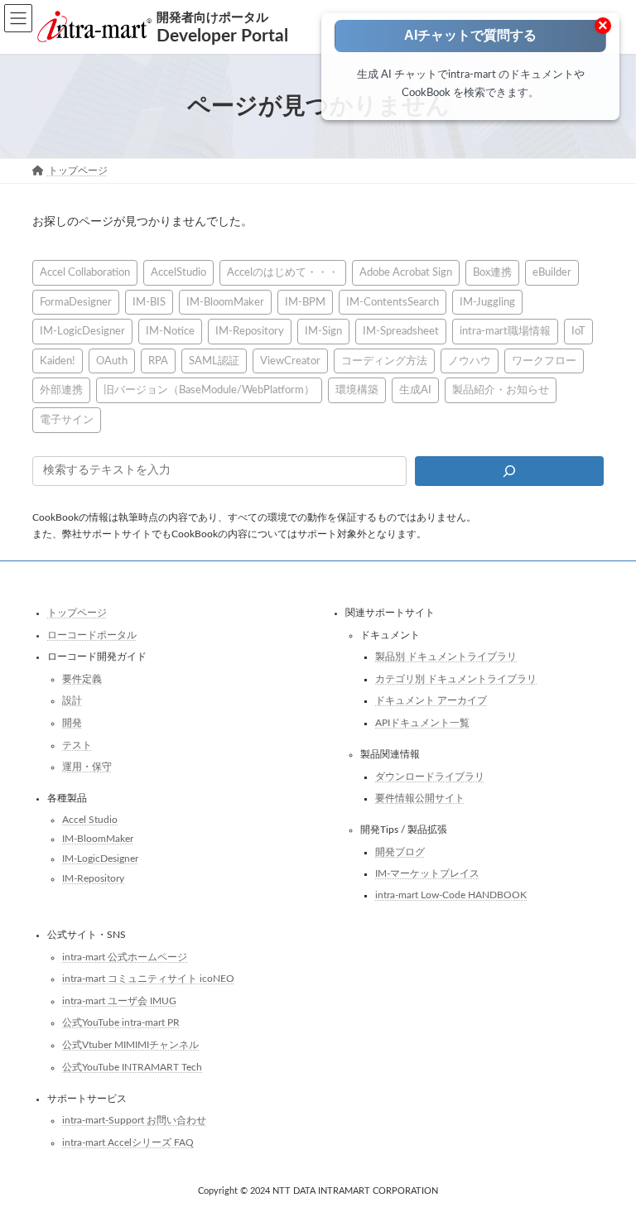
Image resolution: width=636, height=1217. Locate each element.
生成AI (415, 391)
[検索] (509, 471)
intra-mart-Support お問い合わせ (134, 1121)
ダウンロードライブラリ (429, 777)
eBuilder (551, 272)
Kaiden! (57, 361)
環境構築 (356, 391)
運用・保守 (87, 767)
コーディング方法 (384, 361)
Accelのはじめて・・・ (283, 272)
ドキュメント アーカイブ (431, 701)
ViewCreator (290, 361)
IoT (578, 331)
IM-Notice (170, 331)
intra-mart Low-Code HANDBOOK (451, 895)
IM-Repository (249, 331)
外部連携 (61, 391)
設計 (72, 701)
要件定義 (82, 679)
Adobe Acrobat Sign (405, 272)
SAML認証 (214, 361)
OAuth (112, 361)
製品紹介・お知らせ (500, 391)
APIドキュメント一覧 (422, 723)
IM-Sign (323, 331)
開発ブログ (400, 852)
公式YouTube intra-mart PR (121, 1023)
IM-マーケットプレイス (427, 874)
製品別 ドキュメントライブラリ (446, 657)
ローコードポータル (92, 635)
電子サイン (67, 420)
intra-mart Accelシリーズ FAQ (128, 1142)
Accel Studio (90, 820)
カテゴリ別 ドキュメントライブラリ (456, 679)
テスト (77, 745)
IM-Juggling (487, 302)
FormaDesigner (76, 302)
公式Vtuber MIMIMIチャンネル (130, 1045)
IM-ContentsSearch (392, 302)
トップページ (77, 613)
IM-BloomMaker (225, 302)
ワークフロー (544, 361)
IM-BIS (149, 302)
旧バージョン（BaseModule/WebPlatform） (209, 391)
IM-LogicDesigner (82, 331)
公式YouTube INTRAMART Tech (132, 1067)
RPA (158, 361)
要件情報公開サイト (420, 799)
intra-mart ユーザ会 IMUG (119, 1001)
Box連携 (492, 272)
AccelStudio (178, 272)
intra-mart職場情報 (505, 331)
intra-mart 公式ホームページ (124, 957)
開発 (72, 723)
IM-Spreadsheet (401, 331)
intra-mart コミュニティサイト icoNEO (148, 979)
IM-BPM (305, 302)
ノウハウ (469, 361)
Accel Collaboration (85, 272)
